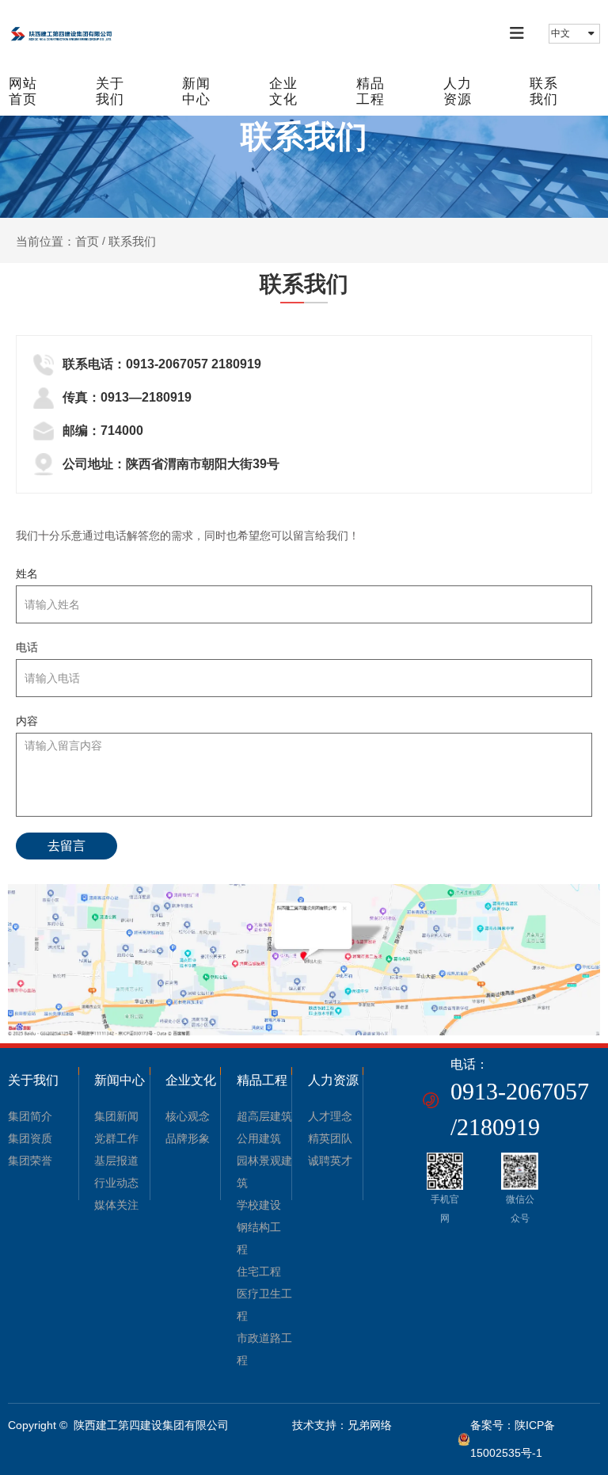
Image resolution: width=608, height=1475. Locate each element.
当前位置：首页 (59, 241)
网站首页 (23, 91)
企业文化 (283, 91)
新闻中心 (196, 91)
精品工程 (370, 91)
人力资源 (457, 91)
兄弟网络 (370, 1425)
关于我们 (110, 91)
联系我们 (544, 91)
